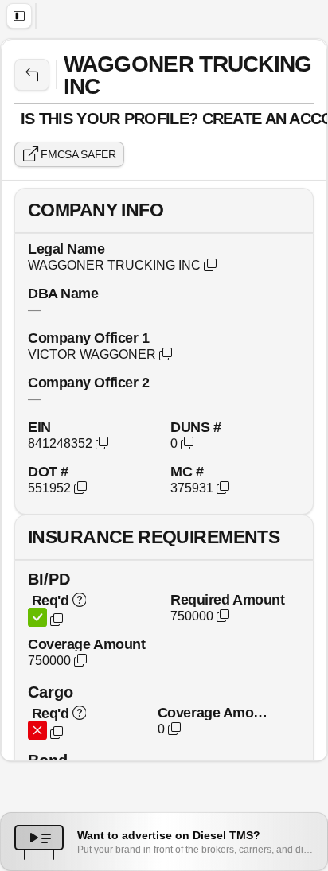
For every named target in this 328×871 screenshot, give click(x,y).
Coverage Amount (86, 643)
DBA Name (63, 293)
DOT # (48, 471)
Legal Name (66, 248)
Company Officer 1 (88, 337)
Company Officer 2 (88, 382)
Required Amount (227, 599)
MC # (186, 471)
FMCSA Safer (77, 154)
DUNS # (195, 426)
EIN (39, 426)
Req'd (50, 600)
